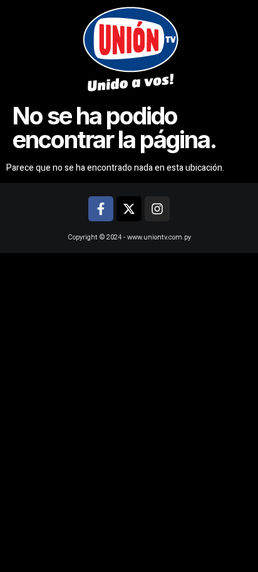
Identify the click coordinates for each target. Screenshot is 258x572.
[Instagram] (157, 208)
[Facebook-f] (100, 208)
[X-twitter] (129, 208)
